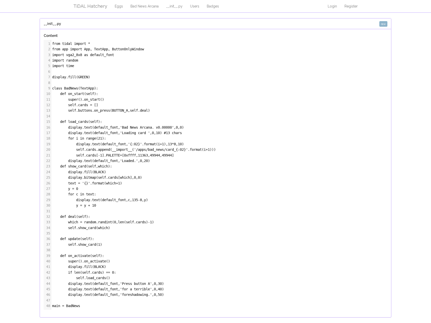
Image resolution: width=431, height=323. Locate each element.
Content (51, 36)
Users (194, 6)
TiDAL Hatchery (90, 6)
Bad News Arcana (144, 6)
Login (332, 6)
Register (351, 6)
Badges (213, 6)
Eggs (119, 6)
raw (383, 24)
